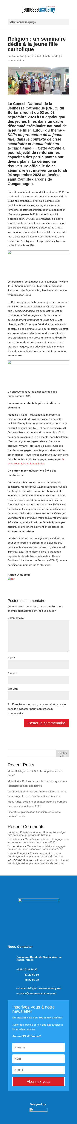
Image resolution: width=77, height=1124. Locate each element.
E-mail (12, 673)
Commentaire (16, 617)
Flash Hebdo (50, 55)
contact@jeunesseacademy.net (36, 993)
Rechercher (62, 754)
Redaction (18, 55)
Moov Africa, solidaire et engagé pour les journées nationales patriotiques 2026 (38, 840)
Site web (13, 688)
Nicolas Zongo (16, 853)
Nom (11, 657)
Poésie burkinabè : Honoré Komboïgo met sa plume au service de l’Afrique (36, 833)
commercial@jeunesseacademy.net (38, 988)
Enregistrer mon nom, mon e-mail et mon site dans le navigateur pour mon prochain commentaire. (37, 709)
